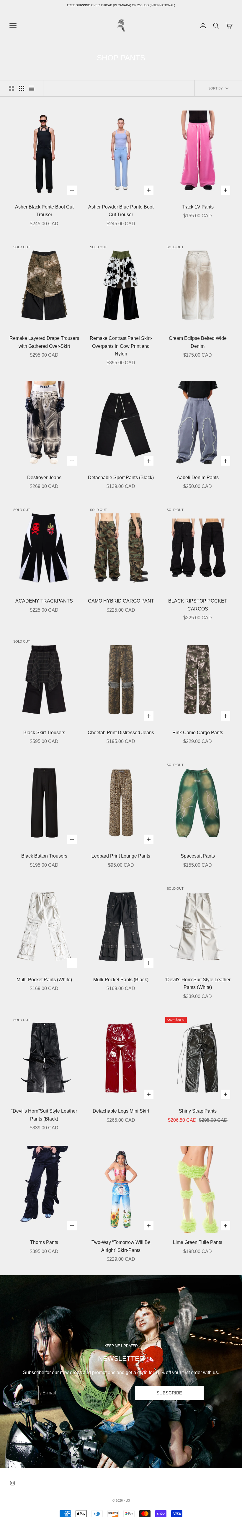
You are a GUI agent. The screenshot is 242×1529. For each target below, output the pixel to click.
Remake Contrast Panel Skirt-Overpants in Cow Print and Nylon (121, 346)
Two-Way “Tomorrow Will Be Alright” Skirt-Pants (121, 1246)
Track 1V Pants (198, 206)
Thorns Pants (44, 1242)
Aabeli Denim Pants (198, 477)
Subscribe (169, 1392)
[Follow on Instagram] (12, 1483)
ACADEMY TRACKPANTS (44, 600)
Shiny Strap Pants (198, 1110)
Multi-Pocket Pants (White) (44, 979)
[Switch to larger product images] (11, 88)
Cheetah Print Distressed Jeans (121, 732)
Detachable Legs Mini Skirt (121, 1110)
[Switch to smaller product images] (21, 88)
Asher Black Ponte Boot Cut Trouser (44, 210)
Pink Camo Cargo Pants (197, 732)
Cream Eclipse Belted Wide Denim (198, 342)
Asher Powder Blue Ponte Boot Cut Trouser (120, 210)
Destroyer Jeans (44, 477)
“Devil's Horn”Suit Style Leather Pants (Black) (44, 1114)
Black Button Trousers (44, 855)
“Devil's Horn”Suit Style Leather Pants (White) (197, 983)
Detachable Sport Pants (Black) (121, 477)
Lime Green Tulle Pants (197, 1242)
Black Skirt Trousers (44, 732)
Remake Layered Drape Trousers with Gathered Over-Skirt (44, 342)
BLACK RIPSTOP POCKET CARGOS (197, 604)
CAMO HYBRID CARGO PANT (121, 600)
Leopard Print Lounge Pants (120, 855)
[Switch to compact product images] (31, 88)
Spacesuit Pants (198, 855)
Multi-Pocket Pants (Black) (120, 979)
